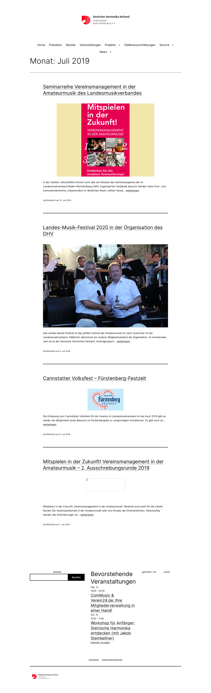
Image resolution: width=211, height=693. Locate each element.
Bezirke (70, 45)
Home (41, 45)
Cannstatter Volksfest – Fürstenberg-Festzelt (94, 378)
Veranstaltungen (90, 45)
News (103, 52)
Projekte (110, 45)
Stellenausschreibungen (139, 45)
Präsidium (55, 45)
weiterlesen (132, 190)
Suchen (57, 572)
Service (164, 45)
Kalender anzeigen (100, 642)
